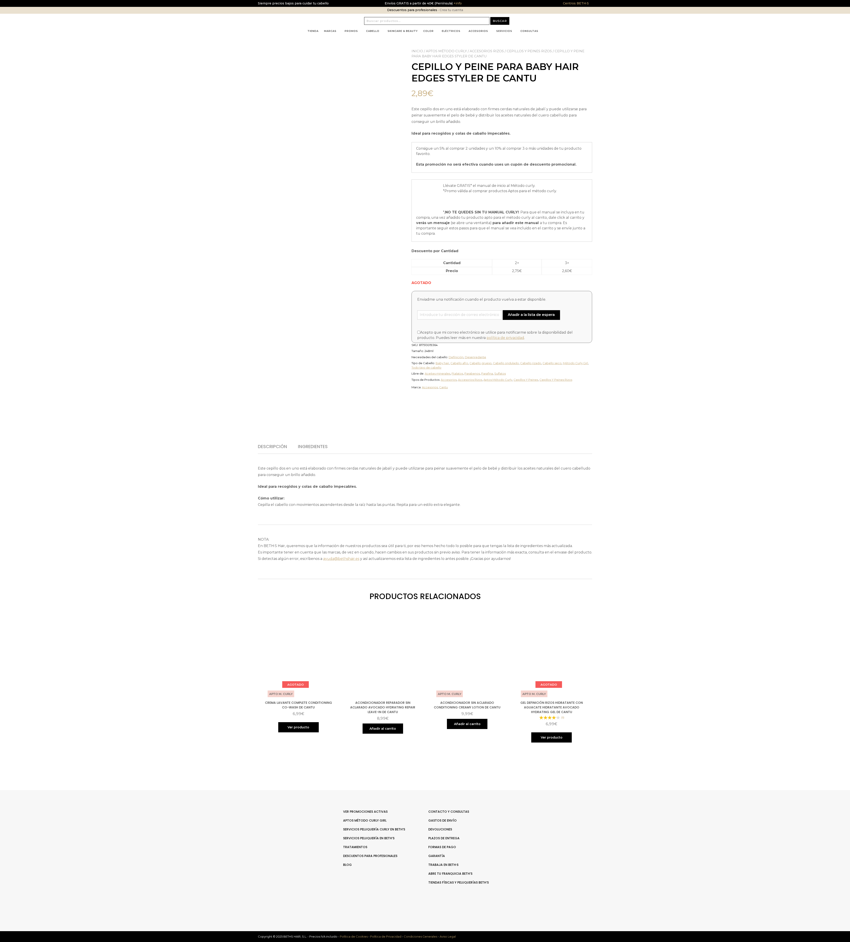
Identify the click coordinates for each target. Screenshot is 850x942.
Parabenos (472, 373)
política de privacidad (505, 338)
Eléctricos (451, 31)
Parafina (487, 373)
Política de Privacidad (385, 936)
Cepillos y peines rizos (529, 51)
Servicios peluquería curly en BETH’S (374, 829)
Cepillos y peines (526, 379)
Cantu (443, 387)
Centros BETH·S (576, 3)
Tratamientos (355, 847)
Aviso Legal (448, 936)
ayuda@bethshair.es (341, 559)
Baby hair (442, 363)
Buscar (500, 21)
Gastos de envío (442, 820)
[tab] (277, 446)
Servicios (504, 31)
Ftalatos (457, 373)
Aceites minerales (437, 373)
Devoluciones (440, 829)
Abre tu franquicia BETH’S (450, 873)
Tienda (313, 31)
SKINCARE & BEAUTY (403, 31)
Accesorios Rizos (487, 51)
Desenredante (475, 357)
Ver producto (298, 727)
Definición (456, 357)
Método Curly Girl (575, 363)
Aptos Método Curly (446, 51)
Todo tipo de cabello (426, 367)
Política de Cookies (354, 936)
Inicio (417, 51)
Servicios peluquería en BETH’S (368, 838)
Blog (347, 865)
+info (457, 3)
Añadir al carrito (382, 729)
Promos (351, 31)
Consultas (529, 31)
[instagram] (555, 825)
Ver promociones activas (365, 811)
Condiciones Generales (420, 936)
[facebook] (550, 825)
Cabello (372, 31)
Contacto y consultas (448, 811)
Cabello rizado (530, 363)
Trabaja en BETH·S (443, 865)
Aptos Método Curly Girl (364, 820)
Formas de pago (442, 847)
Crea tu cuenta (451, 10)
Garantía (436, 856)
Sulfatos (500, 373)
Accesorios (478, 31)
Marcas (330, 31)
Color (428, 31)
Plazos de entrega (444, 838)
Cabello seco (552, 363)
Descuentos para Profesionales (370, 856)
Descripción (272, 446)
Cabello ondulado (506, 363)
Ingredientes (313, 446)
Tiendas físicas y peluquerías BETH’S (458, 882)
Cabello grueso (480, 363)
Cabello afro (459, 363)
